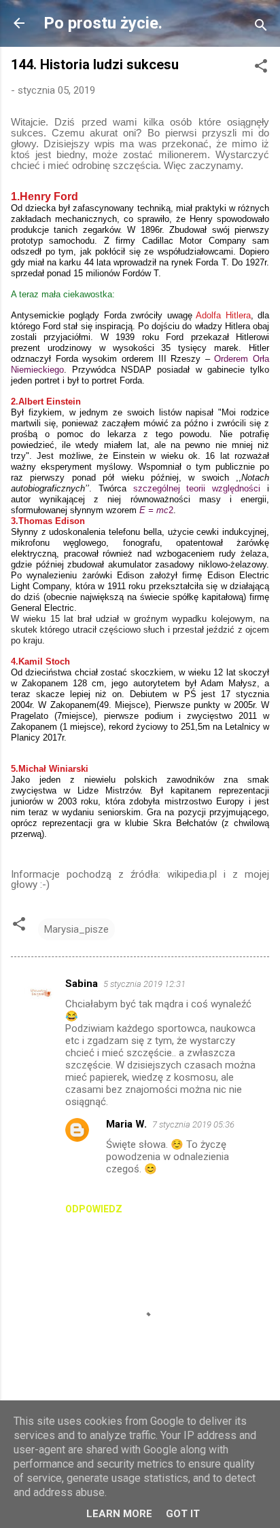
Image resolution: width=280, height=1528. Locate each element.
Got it (183, 1514)
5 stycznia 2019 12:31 (144, 984)
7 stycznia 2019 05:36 (193, 1124)
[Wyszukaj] (261, 27)
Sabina (81, 983)
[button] (261, 68)
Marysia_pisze (76, 929)
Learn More (119, 1514)
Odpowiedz (93, 1209)
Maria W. (126, 1124)
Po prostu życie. (102, 23)
